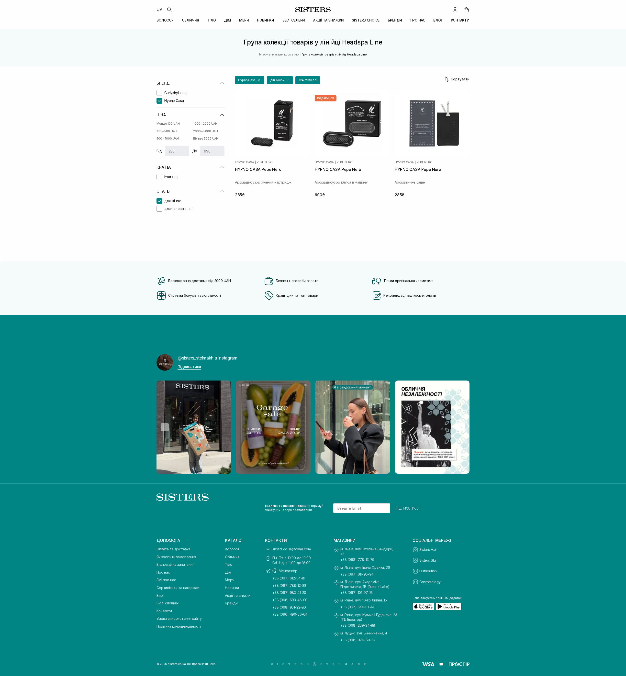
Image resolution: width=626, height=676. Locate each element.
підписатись (407, 508)
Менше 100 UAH (167, 123)
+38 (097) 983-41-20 (289, 592)
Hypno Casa (244, 162)
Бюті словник (167, 603)
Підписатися (189, 366)
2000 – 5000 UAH (205, 131)
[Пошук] (169, 9)
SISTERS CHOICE (366, 20)
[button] (249, 80)
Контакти (164, 611)
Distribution (428, 571)
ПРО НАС (417, 20)
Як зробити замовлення (176, 557)
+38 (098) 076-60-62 (357, 640)
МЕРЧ (244, 20)
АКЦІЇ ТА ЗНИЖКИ (328, 20)
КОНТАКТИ (460, 20)
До (194, 151)
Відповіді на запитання (175, 564)
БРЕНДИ (395, 20)
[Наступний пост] (461, 427)
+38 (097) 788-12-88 (289, 585)
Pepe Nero (265, 162)
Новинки (232, 588)
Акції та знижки (237, 595)
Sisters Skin (428, 560)
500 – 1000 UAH (167, 138)
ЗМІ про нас (166, 580)
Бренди (231, 603)
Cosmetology (429, 582)
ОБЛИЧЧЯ (190, 20)
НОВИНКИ (265, 20)
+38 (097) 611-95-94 (356, 574)
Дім (228, 572)
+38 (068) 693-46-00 (289, 600)
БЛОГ (438, 20)
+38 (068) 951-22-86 (289, 607)
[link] (466, 9)
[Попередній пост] (165, 427)
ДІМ (227, 20)
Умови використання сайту (179, 618)
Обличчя (232, 557)
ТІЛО (211, 20)
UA (159, 9)
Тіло (228, 564)
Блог (160, 595)
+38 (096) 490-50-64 (289, 614)
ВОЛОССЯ (165, 20)
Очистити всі (308, 80)
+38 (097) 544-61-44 (357, 607)
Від (159, 151)
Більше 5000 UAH (205, 138)
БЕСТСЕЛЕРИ (293, 20)
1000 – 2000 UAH (205, 123)
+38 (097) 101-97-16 (356, 592)
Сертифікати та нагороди (177, 588)
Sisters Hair (428, 549)
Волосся (232, 549)
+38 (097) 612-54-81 (288, 578)
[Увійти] (455, 9)
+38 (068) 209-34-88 (357, 625)
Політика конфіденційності (178, 626)
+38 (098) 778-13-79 (357, 559)
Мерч (229, 580)
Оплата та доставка (173, 549)
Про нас (163, 572)
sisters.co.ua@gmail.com (291, 549)
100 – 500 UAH (166, 131)
